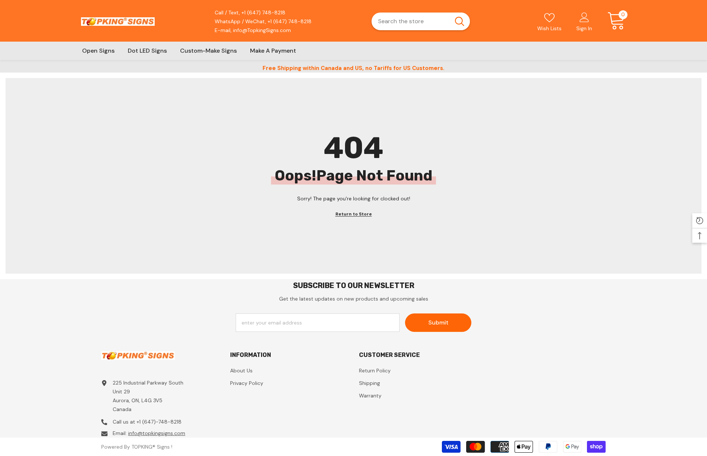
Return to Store (353, 214)
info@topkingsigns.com (156, 433)
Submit (438, 322)
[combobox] (410, 21)
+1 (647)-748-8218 (159, 421)
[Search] (421, 21)
